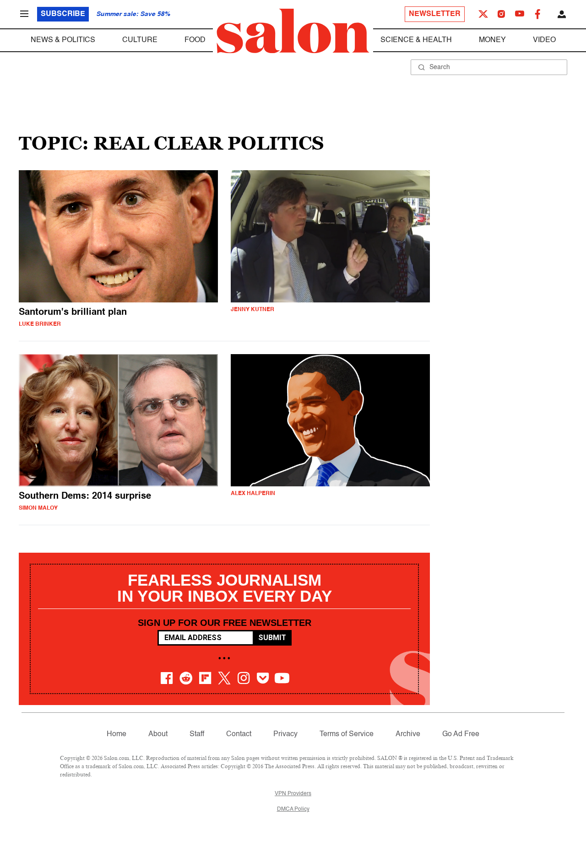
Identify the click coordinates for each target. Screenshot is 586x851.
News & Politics (63, 40)
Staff (197, 734)
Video (544, 40)
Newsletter (435, 14)
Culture (139, 40)
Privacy (285, 734)
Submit (272, 637)
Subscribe (63, 14)
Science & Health (416, 40)
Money (492, 40)
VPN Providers (293, 794)
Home (116, 734)
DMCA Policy (293, 809)
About (158, 734)
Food (195, 40)
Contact (238, 734)
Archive (408, 734)
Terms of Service (347, 734)
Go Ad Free (460, 734)
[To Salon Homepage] (293, 31)
